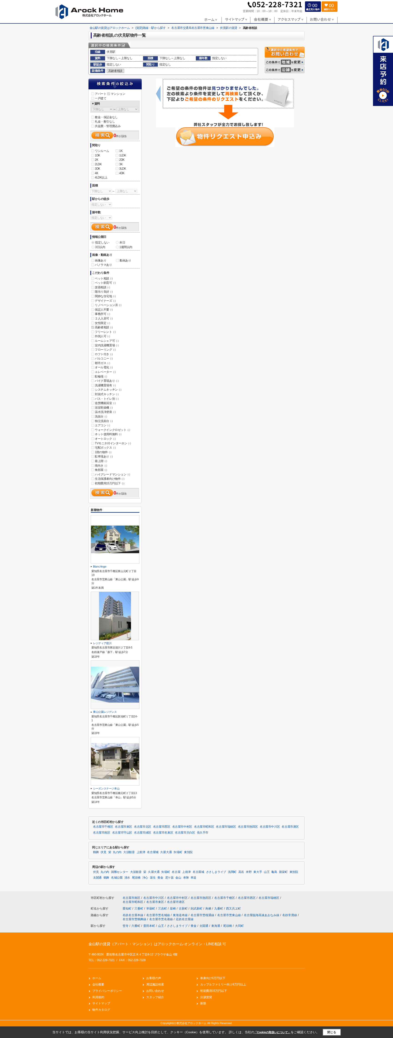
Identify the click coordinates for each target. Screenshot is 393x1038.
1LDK (122, 155)
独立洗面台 (104, 421)
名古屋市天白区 (185, 832)
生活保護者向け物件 (109, 478)
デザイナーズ (105, 300)
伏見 (103, 852)
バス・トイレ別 (106, 398)
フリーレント (105, 332)
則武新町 (197, 908)
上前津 (141, 852)
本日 (122, 242)
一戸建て (100, 98)
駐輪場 (101, 376)
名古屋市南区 (101, 832)
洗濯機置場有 (105, 385)
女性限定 (102, 323)
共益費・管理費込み (108, 126)
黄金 (160, 877)
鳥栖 (208, 908)
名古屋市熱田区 (248, 826)
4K (96, 173)
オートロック (105, 438)
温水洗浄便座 (105, 412)
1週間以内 (125, 247)
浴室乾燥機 (104, 407)
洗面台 (101, 416)
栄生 (153, 877)
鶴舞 (96, 852)
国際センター (119, 872)
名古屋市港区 (290, 826)
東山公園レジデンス (105, 712)
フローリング (105, 349)
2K (96, 159)
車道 (193, 877)
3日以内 (100, 247)
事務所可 (102, 314)
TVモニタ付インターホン (113, 443)
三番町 (139, 908)
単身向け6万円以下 (212, 978)
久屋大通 (166, 852)
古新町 (184, 908)
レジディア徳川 (102, 643)
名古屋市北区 (142, 826)
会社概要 (98, 984)
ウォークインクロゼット (112, 430)
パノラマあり (103, 264)
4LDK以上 (101, 177)
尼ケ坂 (169, 877)
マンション (118, 94)
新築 (203, 1003)
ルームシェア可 (106, 340)
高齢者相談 (104, 327)
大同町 (239, 925)
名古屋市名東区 (163, 832)
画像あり (100, 260)
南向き (101, 465)
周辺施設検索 (155, 984)
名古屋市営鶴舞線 (135, 919)
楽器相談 (102, 287)
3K (121, 164)
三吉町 (163, 908)
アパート (100, 94)
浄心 (145, 877)
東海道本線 (181, 915)
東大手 (257, 872)
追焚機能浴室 (105, 403)
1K (121, 151)
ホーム (96, 978)
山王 (267, 872)
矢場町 (178, 852)
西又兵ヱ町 (233, 908)
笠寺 (125, 925)
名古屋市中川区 (270, 826)
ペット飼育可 (105, 282)
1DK (97, 155)
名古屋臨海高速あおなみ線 (262, 915)
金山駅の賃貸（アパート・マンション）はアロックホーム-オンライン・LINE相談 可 (157, 944)
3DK (97, 168)
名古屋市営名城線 (158, 915)
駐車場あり (104, 456)
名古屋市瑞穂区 (226, 826)
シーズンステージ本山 (106, 788)
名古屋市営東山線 (229, 915)
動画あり (125, 260)
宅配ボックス (105, 447)
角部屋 (101, 470)
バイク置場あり (106, 380)
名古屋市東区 (123, 826)
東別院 (188, 852)
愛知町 (127, 908)
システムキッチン (108, 389)
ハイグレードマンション (112, 474)
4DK (122, 173)
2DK (122, 159)
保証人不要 (104, 309)
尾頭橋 (136, 877)
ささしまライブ (216, 872)
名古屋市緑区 (142, 832)
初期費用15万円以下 (109, 483)
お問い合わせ (155, 991)
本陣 (186, 877)
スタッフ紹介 (155, 997)
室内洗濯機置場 (106, 345)
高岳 (241, 872)
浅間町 (232, 872)
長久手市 (203, 832)
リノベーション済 (108, 305)
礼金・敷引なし (105, 121)
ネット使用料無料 (108, 434)
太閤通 (97, 877)
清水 (127, 877)
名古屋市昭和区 (204, 826)
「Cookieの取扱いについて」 (272, 1032)
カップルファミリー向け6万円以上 (223, 984)
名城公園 (117, 877)
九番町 (219, 908)
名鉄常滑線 (290, 915)
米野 (249, 872)
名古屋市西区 (161, 826)
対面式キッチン (106, 394)
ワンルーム (102, 151)
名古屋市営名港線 (161, 919)
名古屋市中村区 (182, 826)
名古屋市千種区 (103, 826)
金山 (178, 877)
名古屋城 (153, 852)
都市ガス (102, 363)
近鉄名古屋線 (185, 919)
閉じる (331, 1032)
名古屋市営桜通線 (203, 915)
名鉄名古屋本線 (133, 915)
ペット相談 (104, 278)
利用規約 (98, 997)
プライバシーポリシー (107, 991)
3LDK (122, 168)
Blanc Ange (99, 566)
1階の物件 (103, 452)
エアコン (102, 425)
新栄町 (283, 872)
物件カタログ (101, 1009)
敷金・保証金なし (106, 117)
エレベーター (105, 372)
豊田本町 (149, 925)
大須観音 (129, 852)
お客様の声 (153, 978)
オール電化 (104, 367)
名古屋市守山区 (122, 832)
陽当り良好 (104, 291)
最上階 (101, 461)
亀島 (274, 872)
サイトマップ (101, 1003)
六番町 (135, 925)
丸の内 (117, 852)
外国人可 (102, 336)
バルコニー (104, 358)
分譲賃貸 (206, 997)
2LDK (98, 164)
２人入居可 (104, 318)
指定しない (102, 242)
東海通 (215, 925)
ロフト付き (104, 354)
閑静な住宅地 (105, 296)
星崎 (173, 908)
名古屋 (176, 872)
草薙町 (151, 908)
